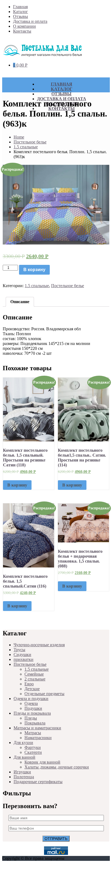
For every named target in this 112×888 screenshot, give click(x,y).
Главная (20, 6)
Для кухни (23, 742)
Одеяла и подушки (31, 698)
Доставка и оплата (30, 21)
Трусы (19, 649)
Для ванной (24, 757)
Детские (32, 688)
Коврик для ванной (42, 762)
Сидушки (22, 654)
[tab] (20, 302)
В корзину (34, 269)
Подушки (33, 708)
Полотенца (24, 776)
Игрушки (22, 772)
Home (19, 137)
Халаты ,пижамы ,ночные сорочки (56, 767)
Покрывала (34, 723)
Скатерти (33, 752)
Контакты (22, 31)
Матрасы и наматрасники (37, 728)
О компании (24, 26)
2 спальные (34, 679)
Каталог (20, 11)
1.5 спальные (26, 147)
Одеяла (31, 703)
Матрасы (32, 732)
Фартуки (32, 747)
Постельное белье (30, 142)
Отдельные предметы (44, 693)
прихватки (23, 659)
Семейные (34, 674)
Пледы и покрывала (32, 713)
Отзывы (20, 16)
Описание (19, 301)
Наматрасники (38, 737)
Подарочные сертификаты (38, 781)
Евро (29, 684)
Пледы (30, 718)
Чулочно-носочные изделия (39, 644)
